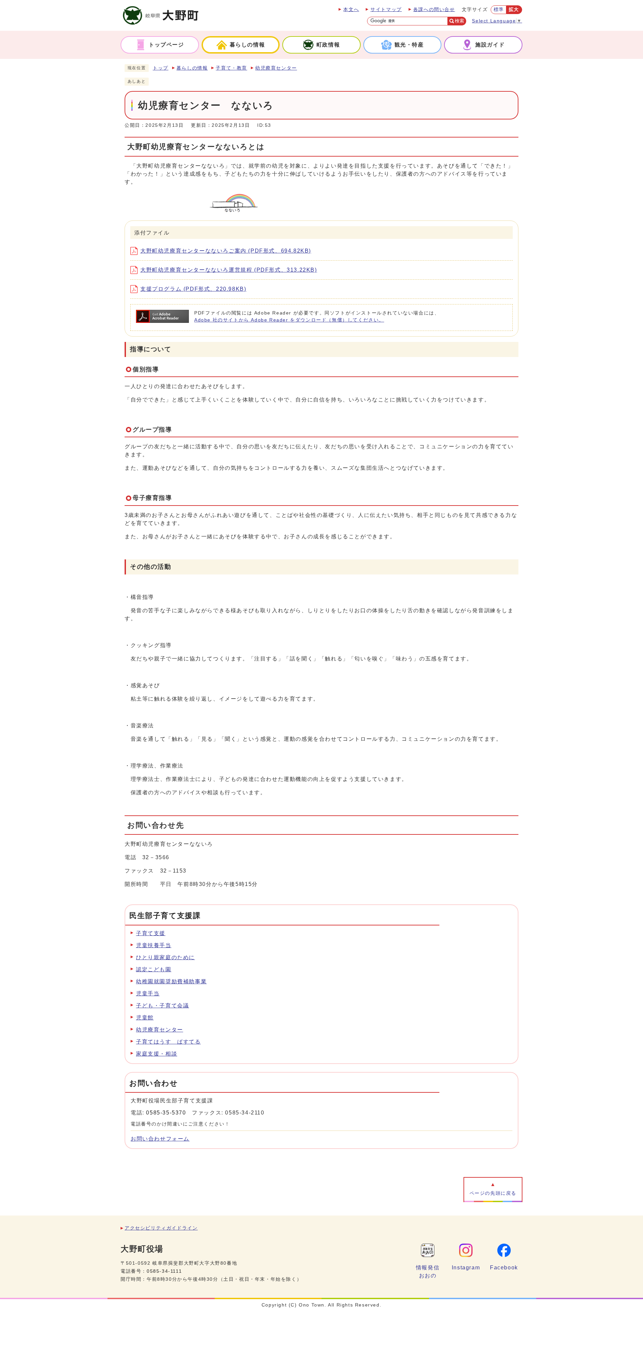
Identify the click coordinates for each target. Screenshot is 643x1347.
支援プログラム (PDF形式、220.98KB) (193, 289)
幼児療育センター (276, 68)
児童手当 (147, 993)
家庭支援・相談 (156, 1054)
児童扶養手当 (153, 945)
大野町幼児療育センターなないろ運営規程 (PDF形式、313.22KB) (228, 270)
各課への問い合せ (434, 9)
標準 (499, 9)
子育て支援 (150, 933)
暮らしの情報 (192, 68)
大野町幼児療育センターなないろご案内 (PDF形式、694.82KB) (225, 251)
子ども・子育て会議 (162, 1005)
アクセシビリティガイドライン (161, 1228)
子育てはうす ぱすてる (168, 1042)
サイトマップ (386, 9)
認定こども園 (153, 969)
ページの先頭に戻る (493, 1193)
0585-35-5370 (166, 1112)
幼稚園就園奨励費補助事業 (171, 981)
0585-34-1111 (164, 1271)
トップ (160, 68)
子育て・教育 (231, 68)
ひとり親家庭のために (165, 957)
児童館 (145, 1017)
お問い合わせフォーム (160, 1139)
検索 (459, 20)
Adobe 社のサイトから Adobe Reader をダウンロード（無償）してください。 (289, 320)
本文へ (351, 9)
